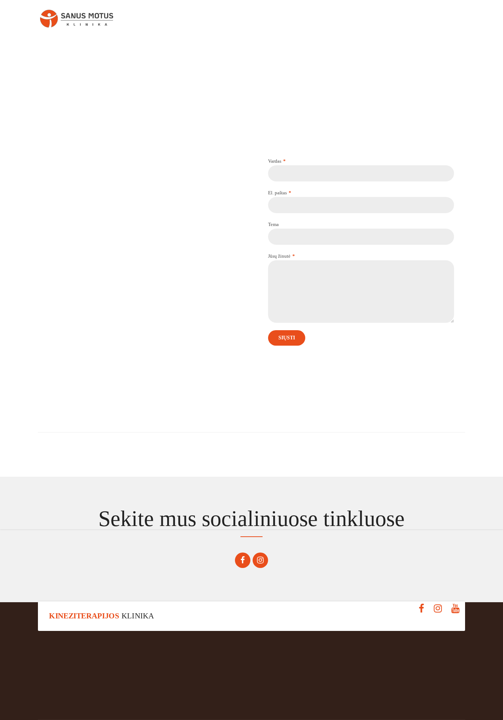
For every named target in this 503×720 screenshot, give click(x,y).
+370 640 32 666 (251, 700)
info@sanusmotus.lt (397, 700)
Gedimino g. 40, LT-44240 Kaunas (105, 700)
